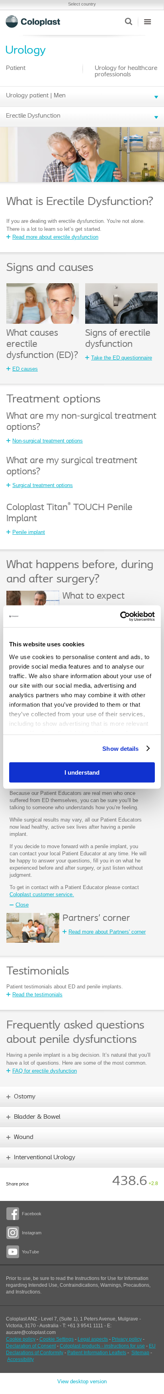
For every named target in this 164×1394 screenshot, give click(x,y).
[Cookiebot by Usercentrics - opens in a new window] (120, 616)
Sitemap (140, 1352)
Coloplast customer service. (42, 894)
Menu (147, 21)
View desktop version (82, 1381)
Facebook (31, 1213)
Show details (120, 748)
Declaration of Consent (31, 1346)
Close (22, 905)
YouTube (30, 1251)
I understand (82, 772)
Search (128, 21)
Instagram (31, 1232)
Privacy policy (127, 1339)
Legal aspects (93, 1339)
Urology (25, 50)
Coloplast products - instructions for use (102, 1346)
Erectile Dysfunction (33, 116)
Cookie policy (20, 1339)
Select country (82, 4)
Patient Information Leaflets (96, 1352)
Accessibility (20, 1359)
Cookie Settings (56, 1339)
